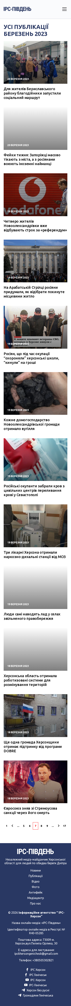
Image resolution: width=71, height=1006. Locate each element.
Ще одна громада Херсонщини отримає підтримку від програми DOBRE (33, 746)
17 (64, 825)
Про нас (35, 903)
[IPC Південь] (17, 9)
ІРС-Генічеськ (37, 985)
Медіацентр (35, 898)
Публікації (36, 876)
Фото (36, 887)
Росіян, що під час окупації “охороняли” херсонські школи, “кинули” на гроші (31, 358)
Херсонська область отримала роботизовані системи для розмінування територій (30, 680)
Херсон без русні (37, 990)
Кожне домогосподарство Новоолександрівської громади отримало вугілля (32, 424)
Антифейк (35, 892)
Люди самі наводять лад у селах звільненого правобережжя (32, 616)
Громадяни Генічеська (37, 995)
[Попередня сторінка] (12, 826)
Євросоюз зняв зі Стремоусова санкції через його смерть (30, 810)
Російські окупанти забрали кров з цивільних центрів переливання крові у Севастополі (34, 490)
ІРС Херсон (37, 969)
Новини (35, 870)
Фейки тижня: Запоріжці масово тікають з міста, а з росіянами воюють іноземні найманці (32, 159)
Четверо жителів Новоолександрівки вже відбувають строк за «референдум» (35, 225)
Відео (36, 881)
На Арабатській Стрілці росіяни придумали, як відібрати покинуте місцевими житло (34, 291)
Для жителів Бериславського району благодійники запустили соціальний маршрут (32, 93)
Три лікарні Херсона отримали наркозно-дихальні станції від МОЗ (35, 554)
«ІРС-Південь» (51, 922)
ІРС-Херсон (38, 980)
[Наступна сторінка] (58, 826)
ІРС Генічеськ (38, 975)
